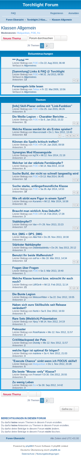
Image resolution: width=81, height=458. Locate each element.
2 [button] (47, 46)
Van (35, 224)
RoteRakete (39, 332)
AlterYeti (37, 237)
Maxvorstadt (39, 132)
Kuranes (37, 201)
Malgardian (23, 33)
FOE (33, 33)
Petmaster (19, 329)
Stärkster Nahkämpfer (26, 244)
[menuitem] (11, 13)
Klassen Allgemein (18, 28)
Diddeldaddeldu (41, 247)
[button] (51, 45)
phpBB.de (55, 450)
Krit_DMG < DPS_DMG (27, 234)
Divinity (36, 342)
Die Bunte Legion (23, 294)
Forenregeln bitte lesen (27, 86)
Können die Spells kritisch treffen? (35, 141)
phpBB (29, 446)
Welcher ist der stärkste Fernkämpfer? (37, 163)
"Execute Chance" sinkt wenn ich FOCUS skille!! (44, 361)
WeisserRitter (40, 297)
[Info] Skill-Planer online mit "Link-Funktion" (42, 106)
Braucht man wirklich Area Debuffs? (36, 211)
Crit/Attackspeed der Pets (29, 339)
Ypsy (35, 321)
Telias (36, 89)
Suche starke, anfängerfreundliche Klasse (40, 186)
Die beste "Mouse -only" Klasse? (34, 371)
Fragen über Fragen (25, 267)
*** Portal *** (20, 60)
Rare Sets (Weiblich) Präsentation (34, 318)
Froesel (37, 374)
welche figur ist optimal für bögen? (35, 350)
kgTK (35, 155)
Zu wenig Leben (23, 382)
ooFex (36, 258)
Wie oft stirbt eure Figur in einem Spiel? (39, 198)
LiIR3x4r (37, 284)
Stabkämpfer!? (22, 221)
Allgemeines (30, 65)
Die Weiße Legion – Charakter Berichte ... (39, 116)
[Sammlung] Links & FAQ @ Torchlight (38, 71)
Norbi (35, 311)
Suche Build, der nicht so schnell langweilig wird (45, 173)
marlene (37, 353)
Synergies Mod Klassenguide (31, 152)
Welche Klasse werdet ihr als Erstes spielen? (42, 129)
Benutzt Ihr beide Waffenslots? (32, 255)
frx (38, 33)
